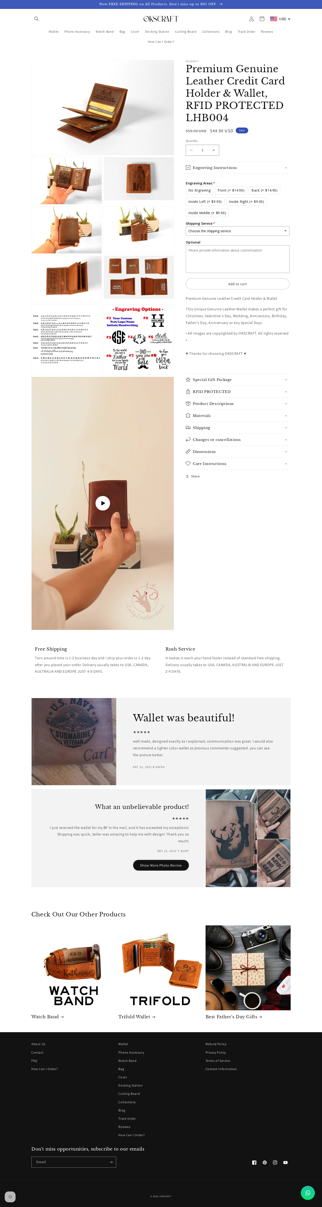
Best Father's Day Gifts (231, 1016)
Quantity (192, 141)
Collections (127, 1102)
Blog (121, 1110)
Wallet (123, 1044)
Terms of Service (218, 1061)
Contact (37, 1052)
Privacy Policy (216, 1052)
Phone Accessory (131, 1052)
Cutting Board (129, 1093)
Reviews (124, 1127)
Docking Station (130, 1085)
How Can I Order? (44, 1069)
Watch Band (45, 1016)
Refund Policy (216, 1044)
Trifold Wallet (134, 1016)
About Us (38, 1044)
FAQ (34, 1061)
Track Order (127, 1118)
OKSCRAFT (166, 1196)
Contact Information (221, 1069)
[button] (36, 19)
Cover (122, 1077)
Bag (121, 1069)
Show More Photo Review (161, 865)
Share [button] (195, 476)
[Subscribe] (111, 1162)
